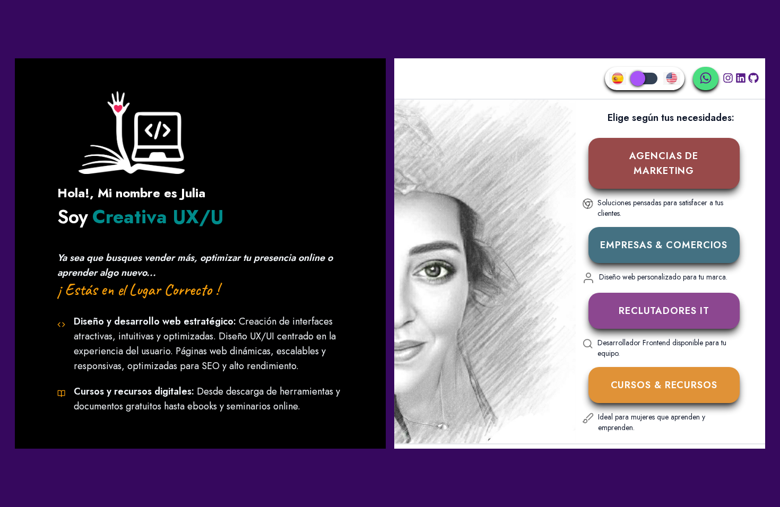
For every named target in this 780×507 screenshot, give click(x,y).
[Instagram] (728, 80)
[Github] (753, 80)
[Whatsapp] (705, 78)
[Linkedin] (740, 80)
